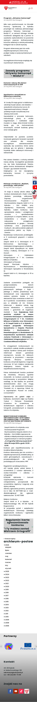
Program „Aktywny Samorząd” (17, 18)
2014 (7, 605)
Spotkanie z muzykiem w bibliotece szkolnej (15, 95)
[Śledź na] (26, 691)
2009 (7, 620)
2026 (7, 545)
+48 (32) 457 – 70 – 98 (18, 2)
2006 (7, 626)
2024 (7, 574)
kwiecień (8, 559)
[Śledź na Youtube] (15, 691)
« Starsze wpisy (9, 539)
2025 (7, 571)
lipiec (7, 550)
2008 (7, 623)
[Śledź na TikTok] (21, 691)
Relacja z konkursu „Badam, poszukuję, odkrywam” (16, 184)
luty (6, 565)
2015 (7, 602)
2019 (7, 589)
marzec (8, 562)
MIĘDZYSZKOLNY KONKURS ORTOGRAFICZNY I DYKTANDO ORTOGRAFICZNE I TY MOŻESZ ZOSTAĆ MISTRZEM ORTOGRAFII (17, 418)
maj (6, 556)
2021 (7, 583)
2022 (7, 580)
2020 (7, 586)
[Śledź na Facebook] (10, 691)
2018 (7, 592)
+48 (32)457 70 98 (13, 675)
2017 (7, 596)
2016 (7, 599)
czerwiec (8, 553)
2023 (7, 577)
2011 (6, 614)
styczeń (8, 568)
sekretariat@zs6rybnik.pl (13, 672)
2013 (7, 608)
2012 (7, 611)
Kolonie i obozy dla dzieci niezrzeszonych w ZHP (15, 84)
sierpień (8, 547)
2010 (7, 617)
